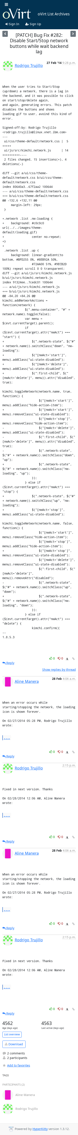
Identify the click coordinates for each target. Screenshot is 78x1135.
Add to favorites (18, 1065)
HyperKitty (40, 1129)
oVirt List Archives (54, 13)
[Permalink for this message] (73, 659)
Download (15, 1044)
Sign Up (35, 24)
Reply (9, 663)
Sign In (13, 24)
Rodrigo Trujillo (29, 65)
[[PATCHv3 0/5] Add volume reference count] (73, 34)
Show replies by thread (59, 669)
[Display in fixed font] (67, 659)
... (7, 737)
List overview (12, 1034)
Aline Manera (27, 681)
